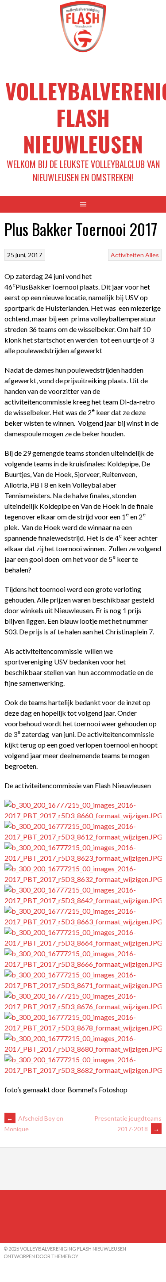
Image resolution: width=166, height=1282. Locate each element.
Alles (152, 255)
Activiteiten (127, 255)
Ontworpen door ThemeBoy (41, 1256)
